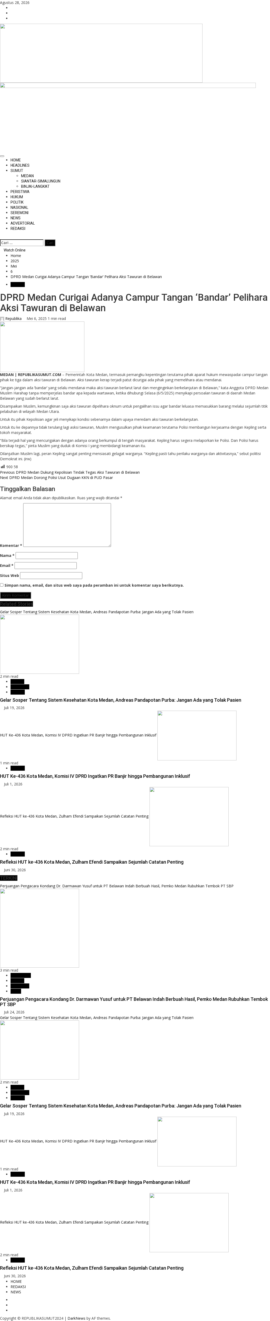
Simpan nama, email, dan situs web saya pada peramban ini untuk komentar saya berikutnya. (94, 585)
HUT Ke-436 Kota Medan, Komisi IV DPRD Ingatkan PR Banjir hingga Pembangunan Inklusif (78, 735)
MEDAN (27, 176)
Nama (7, 555)
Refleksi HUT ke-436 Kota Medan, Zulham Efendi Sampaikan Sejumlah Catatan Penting (74, 816)
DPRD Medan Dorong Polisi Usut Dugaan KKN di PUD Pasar (56, 477)
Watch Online (14, 250)
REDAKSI (18, 228)
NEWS (16, 218)
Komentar (11, 545)
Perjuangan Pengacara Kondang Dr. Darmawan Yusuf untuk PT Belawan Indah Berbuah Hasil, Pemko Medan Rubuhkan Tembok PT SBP (117, 885)
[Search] (1, 236)
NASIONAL (19, 207)
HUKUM (17, 197)
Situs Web (9, 575)
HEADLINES (20, 165)
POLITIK (17, 202)
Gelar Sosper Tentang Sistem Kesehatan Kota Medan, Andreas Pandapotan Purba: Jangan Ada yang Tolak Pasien (97, 611)
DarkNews (76, 1318)
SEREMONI (19, 213)
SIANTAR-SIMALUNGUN (40, 181)
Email (6, 565)
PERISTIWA (20, 192)
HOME (16, 160)
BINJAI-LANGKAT (35, 186)
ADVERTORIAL (23, 223)
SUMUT (17, 171)
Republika (13, 318)
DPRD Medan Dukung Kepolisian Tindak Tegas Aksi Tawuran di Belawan (70, 472)
